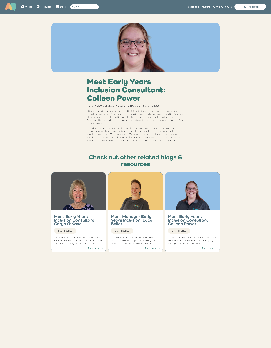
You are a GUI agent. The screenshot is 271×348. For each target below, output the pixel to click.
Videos (28, 7)
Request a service (250, 7)
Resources (46, 7)
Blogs (63, 7)
